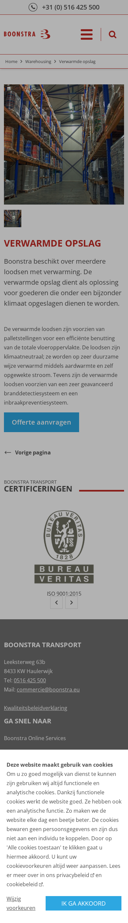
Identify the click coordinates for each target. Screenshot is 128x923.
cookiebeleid (22, 884)
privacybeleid (72, 875)
